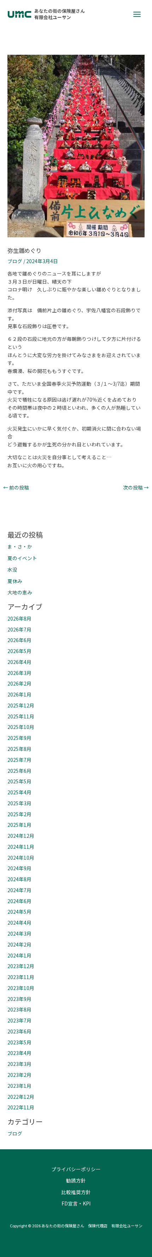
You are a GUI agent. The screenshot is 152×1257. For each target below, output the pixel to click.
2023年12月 (20, 966)
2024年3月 (19, 933)
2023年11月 (20, 976)
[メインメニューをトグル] (137, 14)
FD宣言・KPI (76, 1203)
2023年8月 (19, 1009)
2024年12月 (20, 835)
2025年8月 (19, 748)
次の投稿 (136, 487)
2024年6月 (19, 901)
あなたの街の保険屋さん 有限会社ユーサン (61, 13)
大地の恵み (19, 592)
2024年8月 (19, 879)
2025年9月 (19, 737)
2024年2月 (19, 944)
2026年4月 (19, 661)
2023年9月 (19, 998)
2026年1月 (19, 694)
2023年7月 (19, 1020)
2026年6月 (19, 640)
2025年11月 (20, 716)
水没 (12, 569)
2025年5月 (19, 781)
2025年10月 (20, 726)
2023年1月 (19, 1085)
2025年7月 (19, 759)
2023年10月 (20, 987)
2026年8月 (19, 618)
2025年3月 (19, 803)
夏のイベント (22, 558)
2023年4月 (19, 1052)
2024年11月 (20, 846)
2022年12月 (20, 1096)
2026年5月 (19, 650)
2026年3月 (19, 672)
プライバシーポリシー (76, 1169)
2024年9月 (19, 868)
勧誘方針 (76, 1180)
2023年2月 (19, 1074)
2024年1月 (19, 955)
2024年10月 (20, 857)
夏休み (14, 581)
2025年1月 (19, 824)
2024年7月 (19, 890)
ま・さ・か (19, 546)
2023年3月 (19, 1063)
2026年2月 (19, 683)
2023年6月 (19, 1031)
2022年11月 (20, 1107)
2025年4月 (19, 792)
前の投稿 (16, 487)
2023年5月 (19, 1042)
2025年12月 (20, 705)
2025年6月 (19, 770)
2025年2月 (19, 814)
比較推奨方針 (76, 1192)
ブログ (14, 261)
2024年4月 (19, 922)
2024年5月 (19, 911)
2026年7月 (19, 629)
